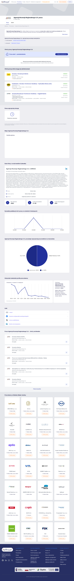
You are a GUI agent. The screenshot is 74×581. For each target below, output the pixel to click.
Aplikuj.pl (6, 26)
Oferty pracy (13, 1)
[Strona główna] (5, 2)
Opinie (12, 22)
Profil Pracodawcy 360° (36, 552)
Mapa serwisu (63, 564)
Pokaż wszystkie (37, 389)
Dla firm (70, 1)
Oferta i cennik (34, 550)
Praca (7, 22)
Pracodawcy (19, 1)
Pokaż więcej (65, 34)
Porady (24, 1)
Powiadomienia (19, 562)
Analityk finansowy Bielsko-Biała (19, 40)
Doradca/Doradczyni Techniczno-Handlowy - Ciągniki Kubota (29, 93)
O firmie (61, 550)
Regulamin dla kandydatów (21, 559)
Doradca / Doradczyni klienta (20, 73)
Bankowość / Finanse (16, 43)
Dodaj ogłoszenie (46, 1)
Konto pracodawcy (35, 555)
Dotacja (61, 562)
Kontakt (62, 552)
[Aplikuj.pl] (7, 549)
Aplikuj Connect (63, 559)
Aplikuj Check (63, 557)
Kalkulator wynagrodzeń (36, 1)
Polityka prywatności (64, 555)
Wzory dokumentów (49, 555)
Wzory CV (47, 552)
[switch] (61, 54)
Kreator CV (28, 1)
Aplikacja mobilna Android (50, 559)
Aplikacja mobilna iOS (49, 562)
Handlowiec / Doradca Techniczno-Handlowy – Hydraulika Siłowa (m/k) (32, 83)
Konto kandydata (62, 1)
